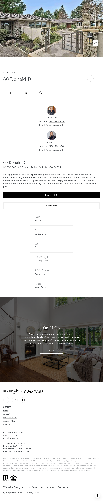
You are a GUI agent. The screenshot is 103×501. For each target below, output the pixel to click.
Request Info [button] (51, 195)
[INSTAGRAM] (26, 93)
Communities (9, 421)
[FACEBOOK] (11, 93)
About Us (7, 414)
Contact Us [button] (52, 350)
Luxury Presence (59, 487)
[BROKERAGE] (41, 93)
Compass (73, 458)
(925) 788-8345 (57, 146)
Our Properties (10, 417)
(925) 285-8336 (57, 121)
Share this (51, 205)
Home (5, 410)
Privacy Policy (33, 493)
